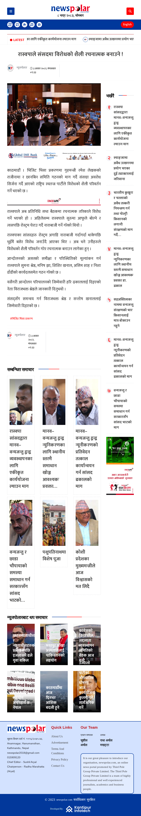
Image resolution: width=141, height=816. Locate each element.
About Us (57, 736)
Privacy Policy (59, 759)
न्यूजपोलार (22, 68)
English (127, 24)
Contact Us (57, 765)
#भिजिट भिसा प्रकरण (21, 318)
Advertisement (59, 742)
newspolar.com (64, 799)
